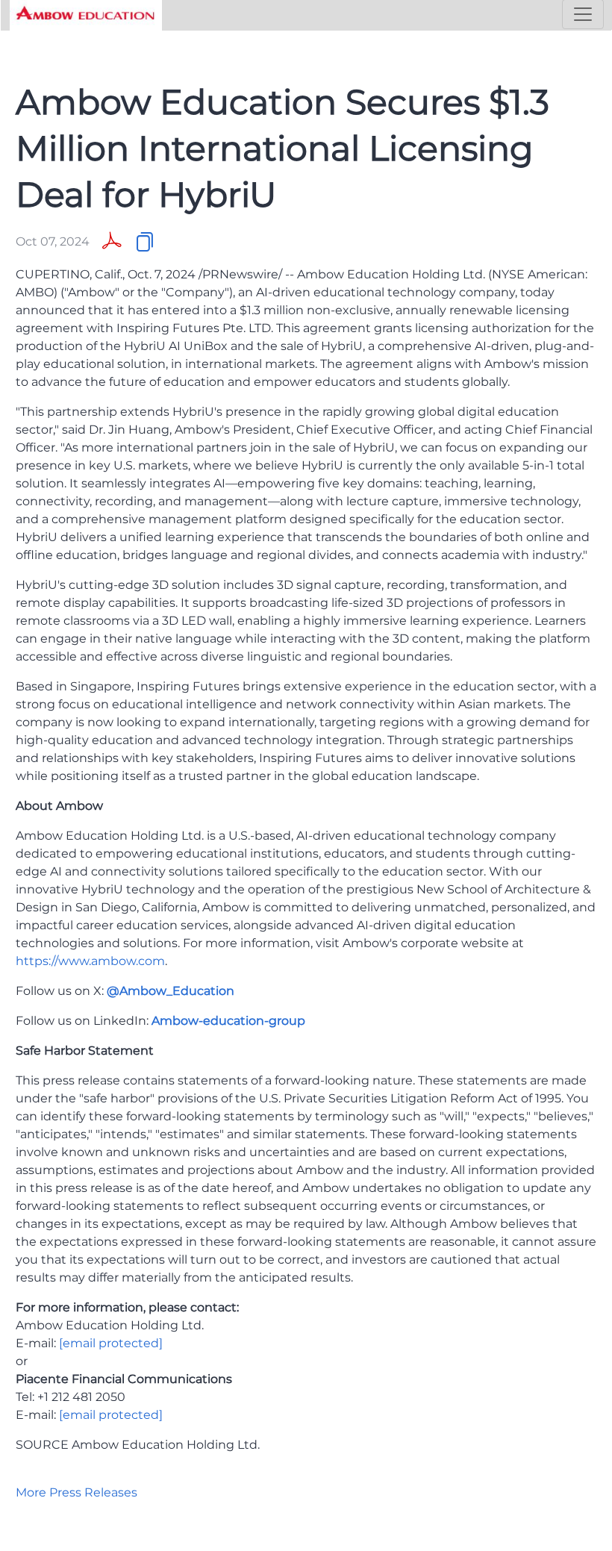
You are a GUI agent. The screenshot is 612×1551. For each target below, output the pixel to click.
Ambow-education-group (228, 1021)
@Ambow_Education (170, 991)
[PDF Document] (112, 242)
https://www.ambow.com (90, 961)
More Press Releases (76, 1492)
